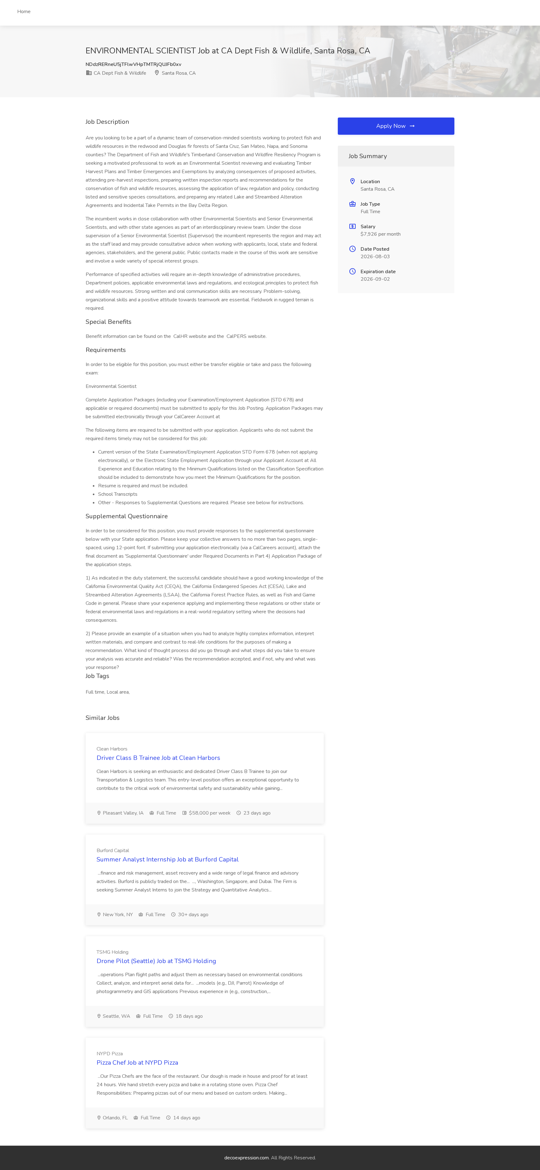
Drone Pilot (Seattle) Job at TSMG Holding (156, 961)
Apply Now (391, 126)
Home (24, 11)
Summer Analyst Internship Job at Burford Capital (168, 859)
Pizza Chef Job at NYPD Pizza (137, 1062)
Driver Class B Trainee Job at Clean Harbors (158, 758)
